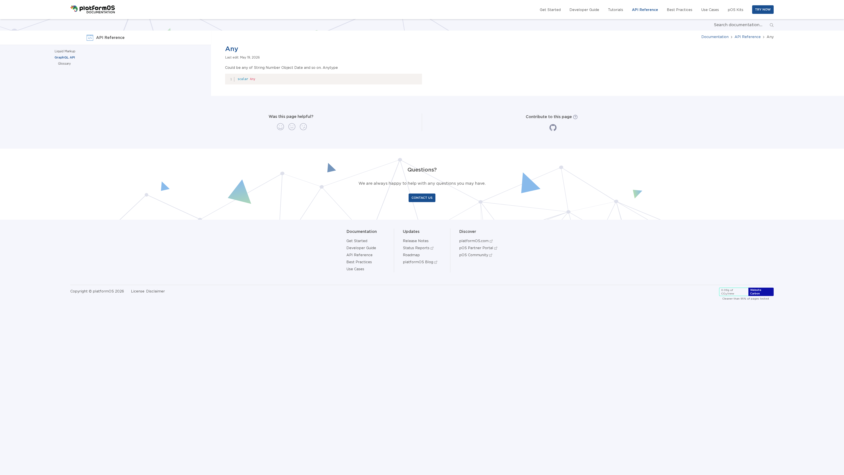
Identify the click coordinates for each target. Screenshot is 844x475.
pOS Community (474, 255)
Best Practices (679, 10)
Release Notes (416, 241)
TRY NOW (763, 9)
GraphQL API (65, 57)
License (137, 291)
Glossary (64, 63)
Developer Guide (584, 10)
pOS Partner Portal (476, 248)
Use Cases (710, 10)
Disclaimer (155, 291)
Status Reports (417, 248)
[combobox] (734, 25)
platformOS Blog (418, 262)
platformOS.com (474, 241)
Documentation (715, 37)
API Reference (645, 10)
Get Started (550, 10)
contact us (422, 197)
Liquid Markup (65, 51)
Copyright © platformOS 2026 (97, 291)
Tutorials (615, 10)
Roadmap (411, 255)
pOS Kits (735, 10)
